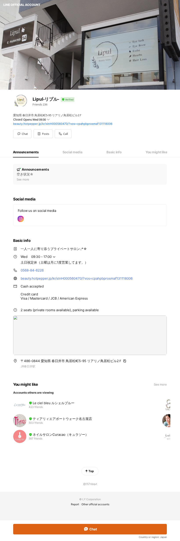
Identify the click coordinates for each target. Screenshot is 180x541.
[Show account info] (67, 99)
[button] (43, 133)
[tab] (26, 152)
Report (75, 504)
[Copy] (124, 361)
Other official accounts (95, 504)
